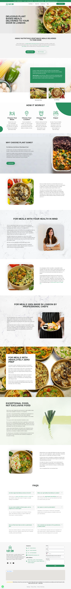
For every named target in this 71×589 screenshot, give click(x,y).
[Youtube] (13, 563)
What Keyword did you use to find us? (53, 555)
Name (47, 545)
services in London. (45, 46)
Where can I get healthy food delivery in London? (48, 492)
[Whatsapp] (3, 586)
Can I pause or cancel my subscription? (46, 507)
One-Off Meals (56, 99)
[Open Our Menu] (33, 3)
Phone (47, 552)
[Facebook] (7, 563)
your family (24, 46)
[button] (21, 493)
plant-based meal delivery (51, 496)
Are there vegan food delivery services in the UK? (20, 492)
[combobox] (47, 554)
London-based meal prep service (32, 43)
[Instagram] (10, 563)
